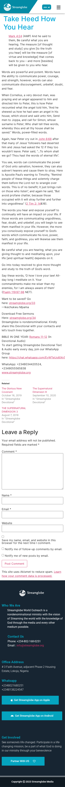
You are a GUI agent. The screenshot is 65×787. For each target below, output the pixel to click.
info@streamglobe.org (30, 645)
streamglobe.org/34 (23, 317)
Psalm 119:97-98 (13, 292)
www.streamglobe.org (16, 372)
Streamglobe (19, 7)
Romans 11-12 (38, 336)
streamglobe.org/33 (22, 303)
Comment (9, 451)
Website (7, 523)
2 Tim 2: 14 (33, 203)
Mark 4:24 (15, 36)
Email (6, 509)
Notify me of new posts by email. (27, 555)
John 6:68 (45, 139)
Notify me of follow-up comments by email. (33, 549)
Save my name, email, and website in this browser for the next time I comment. (29, 541)
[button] (58, 7)
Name (7, 495)
